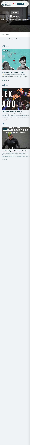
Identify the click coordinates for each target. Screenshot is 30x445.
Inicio (3, 34)
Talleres (18, 39)
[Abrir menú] (26, 3)
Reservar (20, 3)
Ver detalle (4, 80)
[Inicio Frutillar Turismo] (6, 4)
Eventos (11, 39)
